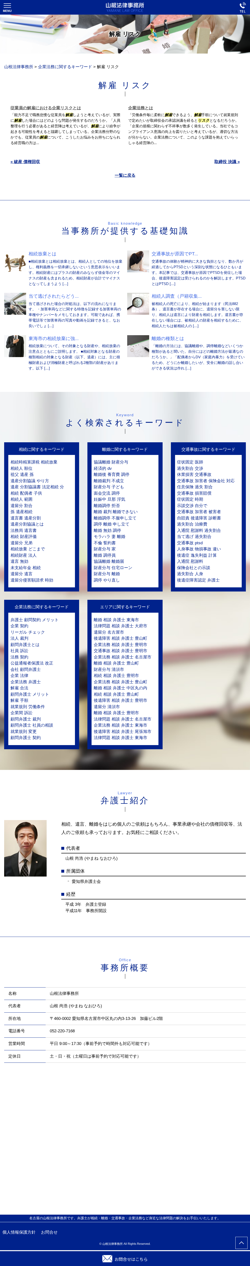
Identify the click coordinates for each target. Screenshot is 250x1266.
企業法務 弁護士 (25, 682)
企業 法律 (19, 675)
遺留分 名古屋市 (109, 632)
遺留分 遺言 (21, 574)
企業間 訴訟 (21, 713)
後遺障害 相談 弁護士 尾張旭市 (122, 731)
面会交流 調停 (107, 493)
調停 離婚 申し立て (111, 524)
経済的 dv (103, 468)
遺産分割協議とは (27, 524)
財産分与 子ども (109, 487)
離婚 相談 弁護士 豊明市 (116, 713)
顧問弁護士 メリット (29, 694)
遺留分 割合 (21, 505)
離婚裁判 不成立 (109, 481)
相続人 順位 (21, 468)
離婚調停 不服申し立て (115, 518)
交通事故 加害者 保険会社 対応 (206, 481)
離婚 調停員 (105, 555)
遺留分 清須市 (107, 706)
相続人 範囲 (21, 499)
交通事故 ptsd (190, 543)
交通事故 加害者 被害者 (199, 511)
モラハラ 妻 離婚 (109, 536)
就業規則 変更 (23, 731)
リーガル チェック (27, 632)
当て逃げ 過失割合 (194, 536)
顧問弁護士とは (25, 644)
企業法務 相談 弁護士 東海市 (120, 725)
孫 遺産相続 (21, 511)
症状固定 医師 (190, 462)
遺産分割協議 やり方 (29, 481)
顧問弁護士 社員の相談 (31, 725)
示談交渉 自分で (192, 505)
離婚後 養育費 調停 (111, 474)
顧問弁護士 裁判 (25, 719)
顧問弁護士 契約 (25, 737)
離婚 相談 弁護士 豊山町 (116, 663)
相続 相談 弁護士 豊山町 (116, 694)
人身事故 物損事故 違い (199, 549)
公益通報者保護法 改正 (31, 663)
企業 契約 (19, 626)
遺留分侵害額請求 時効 (31, 580)
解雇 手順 (19, 700)
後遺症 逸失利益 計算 (197, 555)
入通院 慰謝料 (190, 561)
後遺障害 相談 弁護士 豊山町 (120, 638)
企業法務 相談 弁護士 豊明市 (120, 644)
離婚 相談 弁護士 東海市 (116, 620)
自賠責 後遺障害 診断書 (199, 518)
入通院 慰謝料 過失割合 (199, 530)
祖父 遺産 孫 (22, 474)
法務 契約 (19, 657)
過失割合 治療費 (192, 524)
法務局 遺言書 (23, 530)
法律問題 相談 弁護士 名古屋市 (122, 719)
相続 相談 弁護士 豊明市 (116, 675)
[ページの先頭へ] (241, 1243)
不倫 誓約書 (105, 543)
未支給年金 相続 (25, 567)
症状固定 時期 (190, 499)
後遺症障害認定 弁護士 (198, 580)
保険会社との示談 (193, 567)
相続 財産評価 (23, 536)
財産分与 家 (105, 549)
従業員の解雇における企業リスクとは (45, 108)
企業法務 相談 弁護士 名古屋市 (122, 657)
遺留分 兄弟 (21, 543)
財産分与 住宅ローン (113, 567)
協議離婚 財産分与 (111, 462)
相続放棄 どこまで (27, 549)
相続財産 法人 (23, 555)
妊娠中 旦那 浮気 (109, 499)
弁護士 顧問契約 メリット (34, 620)
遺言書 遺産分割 (25, 518)
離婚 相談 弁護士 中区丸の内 (120, 688)
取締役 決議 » (227, 161)
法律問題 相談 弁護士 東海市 (120, 737)
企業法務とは (140, 108)
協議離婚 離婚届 (109, 561)
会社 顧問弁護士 (25, 669)
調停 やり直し (107, 580)
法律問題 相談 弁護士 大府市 (120, 626)
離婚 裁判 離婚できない (116, 511)
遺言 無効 (19, 561)
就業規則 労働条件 (27, 706)
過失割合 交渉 (190, 468)
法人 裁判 (19, 638)
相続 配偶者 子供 (26, 493)
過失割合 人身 (190, 574)
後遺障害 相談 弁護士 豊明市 (120, 700)
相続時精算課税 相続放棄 (33, 462)
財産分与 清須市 (109, 669)
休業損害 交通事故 (194, 474)
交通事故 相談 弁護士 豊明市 (120, 650)
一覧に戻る (125, 175)
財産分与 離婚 (107, 574)
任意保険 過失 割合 (195, 487)
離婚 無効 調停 (107, 530)
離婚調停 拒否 (107, 505)
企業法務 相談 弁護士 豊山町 (120, 682)
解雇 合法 (19, 688)
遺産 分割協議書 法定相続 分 (37, 487)
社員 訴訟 (19, 650)
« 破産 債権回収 (25, 161)
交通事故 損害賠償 (194, 493)
